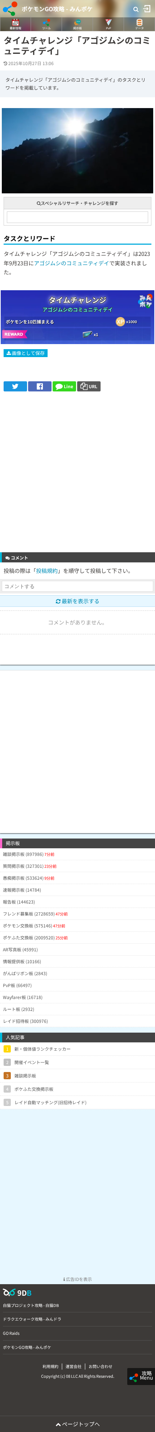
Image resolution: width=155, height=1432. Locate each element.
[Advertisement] (77, 472)
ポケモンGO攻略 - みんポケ (57, 8)
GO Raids (11, 1333)
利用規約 (50, 1366)
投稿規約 (47, 570)
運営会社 (73, 1366)
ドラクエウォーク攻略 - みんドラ (32, 1319)
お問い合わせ (100, 1366)
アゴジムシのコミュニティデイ (71, 263)
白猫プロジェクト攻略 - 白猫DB (31, 1305)
